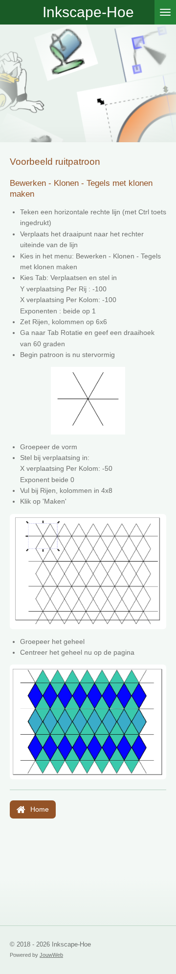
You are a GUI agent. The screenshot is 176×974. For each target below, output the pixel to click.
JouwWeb (51, 955)
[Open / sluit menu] (165, 12)
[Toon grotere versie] (88, 571)
